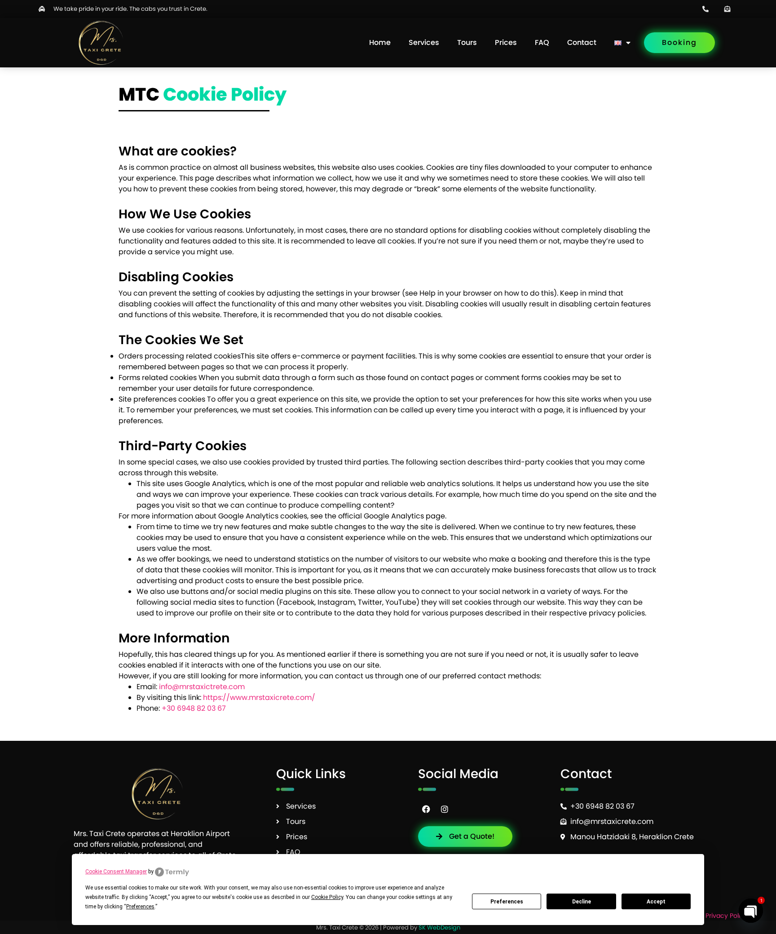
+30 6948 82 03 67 (194, 708)
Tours (467, 42)
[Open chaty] (751, 911)
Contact (581, 42)
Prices (506, 42)
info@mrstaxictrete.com (202, 687)
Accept (656, 902)
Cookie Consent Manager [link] (116, 871)
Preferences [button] (140, 906)
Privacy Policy (726, 915)
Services (424, 42)
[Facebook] (426, 809)
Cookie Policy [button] (327, 897)
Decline (581, 902)
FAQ (542, 42)
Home (380, 42)
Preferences (506, 902)
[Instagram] (444, 809)
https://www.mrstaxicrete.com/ (259, 697)
